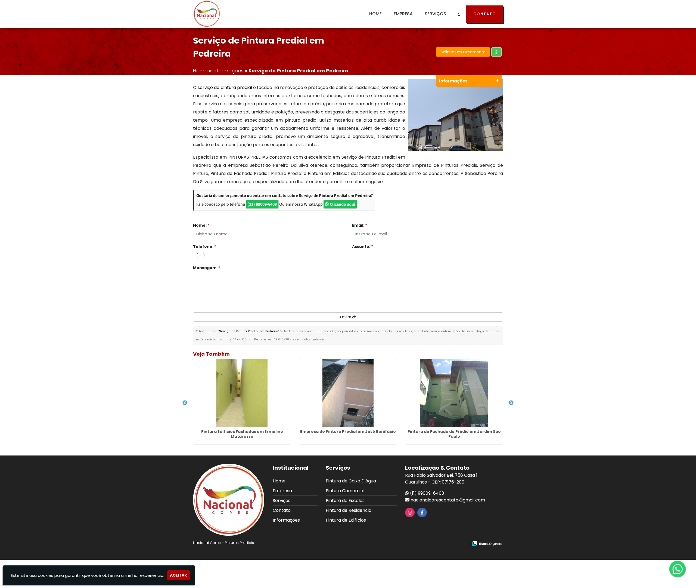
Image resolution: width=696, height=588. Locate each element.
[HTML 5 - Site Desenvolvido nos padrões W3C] (424, 544)
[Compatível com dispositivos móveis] (461, 544)
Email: (359, 225)
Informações (286, 520)
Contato (484, 14)
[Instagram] (410, 513)
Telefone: (204, 246)
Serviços (435, 14)
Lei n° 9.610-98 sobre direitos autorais (296, 339)
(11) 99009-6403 (262, 204)
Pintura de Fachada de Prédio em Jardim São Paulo (454, 434)
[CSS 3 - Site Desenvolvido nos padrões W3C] (442, 544)
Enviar (346, 317)
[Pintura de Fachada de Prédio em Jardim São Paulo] (454, 393)
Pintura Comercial (345, 491)
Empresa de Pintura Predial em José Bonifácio (348, 431)
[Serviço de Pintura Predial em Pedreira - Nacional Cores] (206, 13)
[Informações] (459, 14)
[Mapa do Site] (410, 544)
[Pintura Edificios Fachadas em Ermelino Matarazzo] (242, 393)
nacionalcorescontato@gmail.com (448, 500)
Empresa (403, 14)
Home (375, 14)
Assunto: (362, 246)
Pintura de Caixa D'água (351, 481)
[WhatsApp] (679, 569)
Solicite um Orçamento (463, 52)
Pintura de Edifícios (346, 520)
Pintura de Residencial (349, 510)
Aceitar (178, 575)
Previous (185, 403)
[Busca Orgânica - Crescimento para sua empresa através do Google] (486, 543)
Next (511, 403)
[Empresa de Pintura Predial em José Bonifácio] (348, 393)
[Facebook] (422, 513)
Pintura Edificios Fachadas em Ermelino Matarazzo (242, 434)
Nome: (201, 225)
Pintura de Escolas (345, 500)
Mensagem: (206, 267)
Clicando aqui (342, 204)
